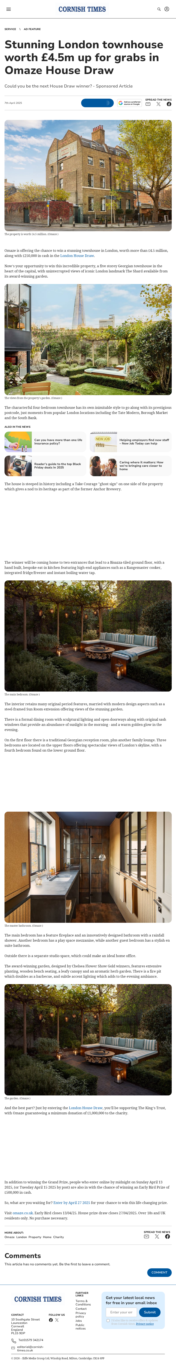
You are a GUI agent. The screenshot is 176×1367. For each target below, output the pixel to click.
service (10, 29)
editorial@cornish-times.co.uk (30, 1348)
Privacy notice (145, 1323)
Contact (81, 1309)
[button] (8, 9)
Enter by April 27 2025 (71, 1203)
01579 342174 (33, 1340)
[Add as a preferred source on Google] (129, 103)
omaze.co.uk (23, 1213)
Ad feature (32, 29)
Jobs (79, 1321)
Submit (150, 1312)
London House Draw (77, 256)
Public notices (81, 1327)
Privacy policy (81, 1315)
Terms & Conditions (83, 1303)
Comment (159, 1272)
